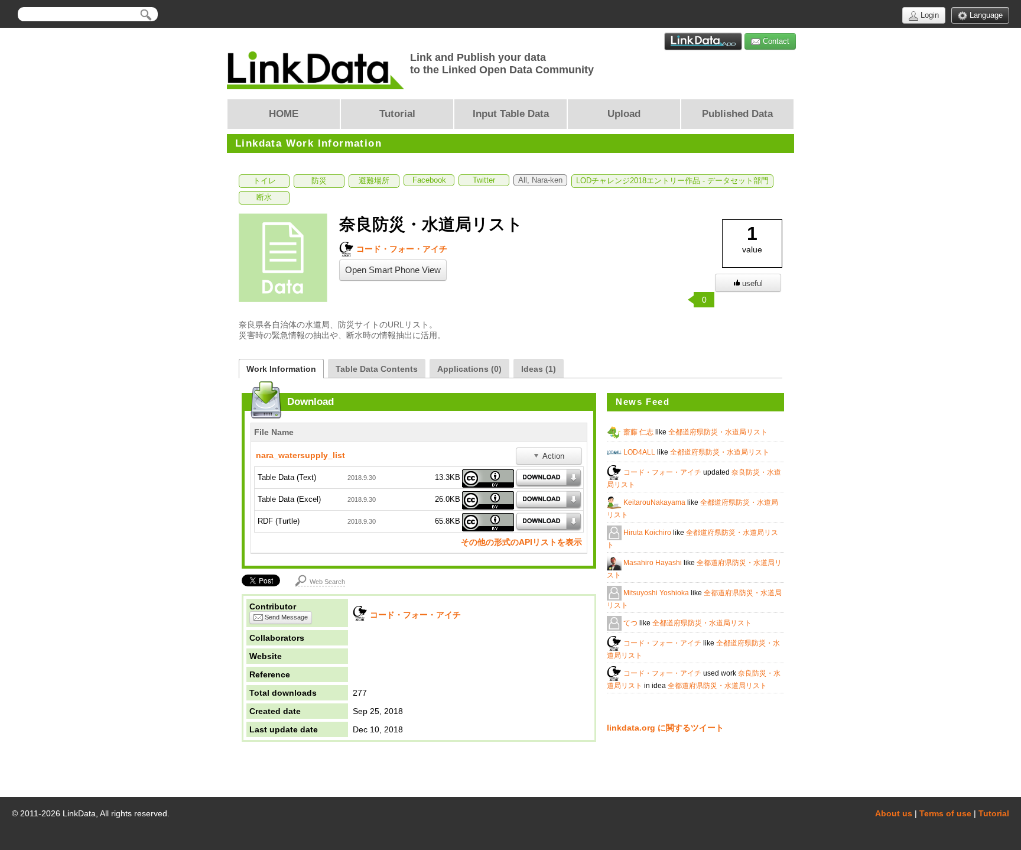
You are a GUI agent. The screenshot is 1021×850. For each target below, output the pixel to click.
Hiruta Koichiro (648, 532)
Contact (774, 41)
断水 (264, 197)
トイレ (264, 181)
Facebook (429, 180)
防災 (319, 181)
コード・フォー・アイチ (400, 249)
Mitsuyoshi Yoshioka (657, 593)
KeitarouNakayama (655, 502)
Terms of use (945, 813)
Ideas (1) (538, 369)
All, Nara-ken (540, 180)
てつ (631, 623)
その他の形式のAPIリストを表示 (521, 542)
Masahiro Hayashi (653, 563)
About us (893, 813)
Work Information (281, 369)
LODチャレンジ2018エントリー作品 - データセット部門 (672, 181)
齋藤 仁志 (639, 432)
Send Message (285, 617)
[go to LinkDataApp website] (703, 41)
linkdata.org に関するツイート (665, 727)
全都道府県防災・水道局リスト (718, 432)
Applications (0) (469, 369)
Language (985, 15)
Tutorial (993, 813)
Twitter (484, 180)
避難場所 (374, 181)
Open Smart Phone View (393, 270)
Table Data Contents (377, 369)
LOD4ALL (640, 452)
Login (928, 15)
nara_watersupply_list (300, 455)
